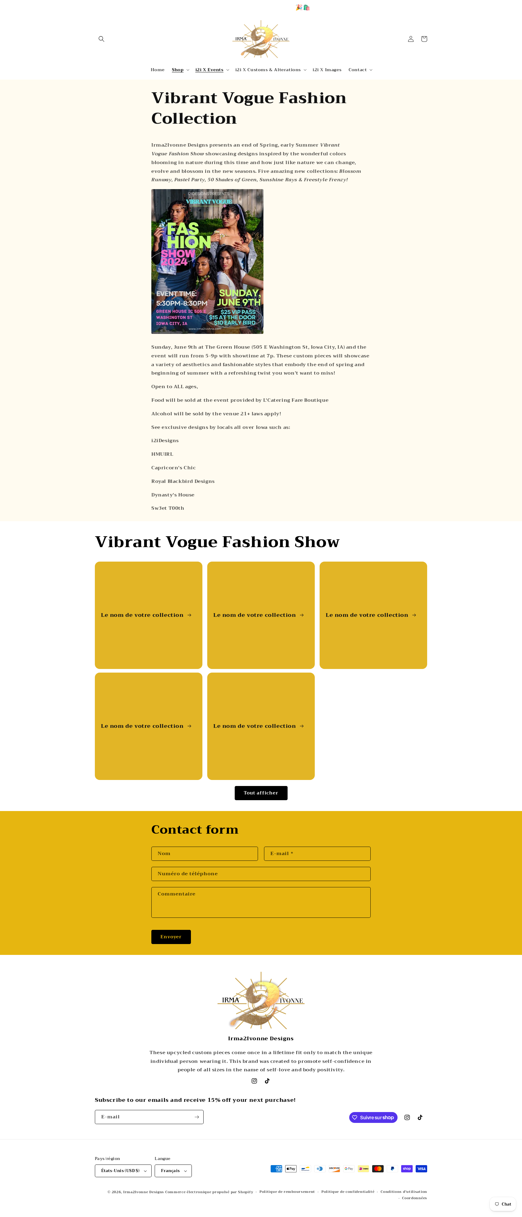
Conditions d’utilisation (404, 1192)
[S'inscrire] (196, 1117)
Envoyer (171, 937)
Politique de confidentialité (348, 1192)
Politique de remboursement (287, 1192)
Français (170, 1170)
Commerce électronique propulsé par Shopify (209, 1192)
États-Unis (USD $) (120, 1170)
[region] (261, 7)
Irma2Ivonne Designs (143, 1192)
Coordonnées (414, 1198)
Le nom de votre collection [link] (143, 615)
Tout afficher (261, 793)
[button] (101, 39)
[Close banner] (515, 7)
